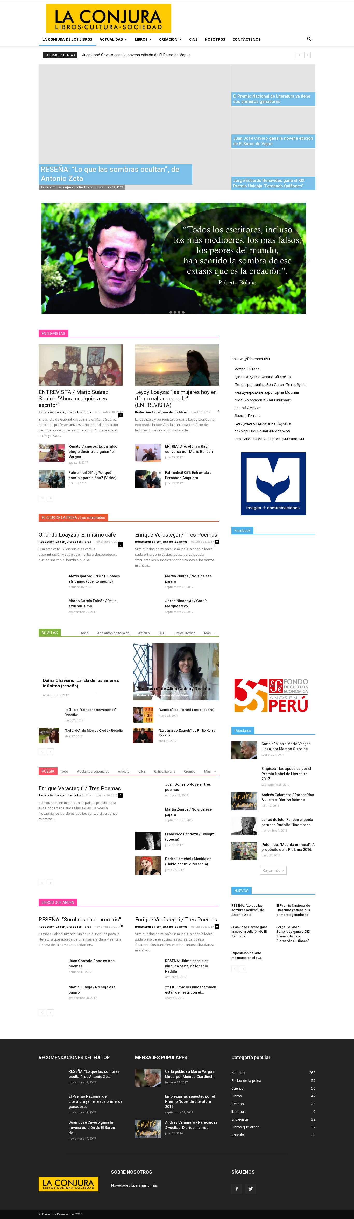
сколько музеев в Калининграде (263, 400)
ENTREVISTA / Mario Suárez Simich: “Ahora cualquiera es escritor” (73, 398)
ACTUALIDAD (111, 39)
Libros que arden (245, 1127)
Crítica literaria (184, 633)
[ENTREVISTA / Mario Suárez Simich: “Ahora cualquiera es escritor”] (81, 365)
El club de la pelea (246, 1080)
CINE (193, 39)
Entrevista (239, 1119)
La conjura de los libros (67, 39)
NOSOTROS (215, 39)
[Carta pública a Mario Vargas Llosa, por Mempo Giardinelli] (244, 750)
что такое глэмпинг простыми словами (269, 438)
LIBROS (141, 39)
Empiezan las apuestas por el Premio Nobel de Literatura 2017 (286, 774)
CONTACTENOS (246, 39)
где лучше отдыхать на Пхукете (263, 423)
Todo (84, 633)
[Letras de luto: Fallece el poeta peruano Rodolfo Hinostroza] (244, 826)
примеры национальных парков (262, 431)
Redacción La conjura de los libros (66, 187)
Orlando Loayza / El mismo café (77, 535)
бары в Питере (248, 415)
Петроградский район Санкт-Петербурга (270, 384)
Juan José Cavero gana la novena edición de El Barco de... (249, 931)
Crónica (189, 771)
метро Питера (247, 368)
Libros (236, 1095)
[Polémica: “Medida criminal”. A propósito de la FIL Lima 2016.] (244, 851)
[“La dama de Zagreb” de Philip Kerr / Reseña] (143, 735)
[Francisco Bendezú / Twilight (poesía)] (148, 841)
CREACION (168, 39)
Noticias (238, 1072)
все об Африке (247, 407)
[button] (309, 39)
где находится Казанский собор (263, 376)
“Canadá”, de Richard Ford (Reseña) (186, 710)
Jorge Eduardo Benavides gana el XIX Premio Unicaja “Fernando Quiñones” (145, 55)
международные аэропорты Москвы (267, 392)
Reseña (237, 1103)
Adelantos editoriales (113, 633)
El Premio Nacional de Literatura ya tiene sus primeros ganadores (293, 910)
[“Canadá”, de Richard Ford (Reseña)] (143, 715)
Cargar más (271, 870)
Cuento (237, 1088)
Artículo (144, 633)
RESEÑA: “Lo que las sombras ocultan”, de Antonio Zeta (247, 910)
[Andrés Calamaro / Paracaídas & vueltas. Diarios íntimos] (244, 801)
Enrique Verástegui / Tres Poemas (176, 535)
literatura (238, 1111)
